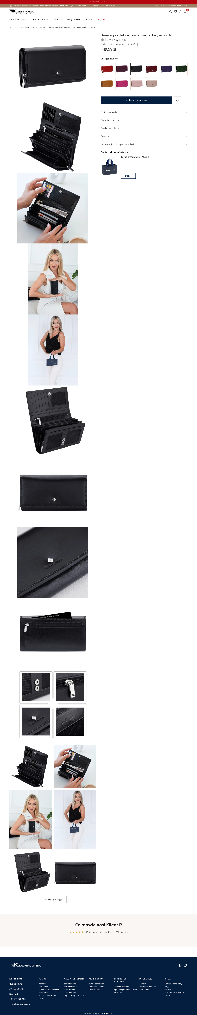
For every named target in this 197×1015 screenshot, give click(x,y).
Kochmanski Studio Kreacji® (122, 44)
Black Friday (144, 989)
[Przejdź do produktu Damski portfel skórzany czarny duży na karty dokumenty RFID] (136, 69)
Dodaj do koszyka (138, 100)
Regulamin (43, 986)
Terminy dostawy (121, 986)
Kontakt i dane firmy (173, 983)
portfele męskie (70, 986)
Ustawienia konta (96, 986)
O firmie (167, 989)
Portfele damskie (38, 27)
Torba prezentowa (130, 156)
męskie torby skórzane (74, 995)
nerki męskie (69, 989)
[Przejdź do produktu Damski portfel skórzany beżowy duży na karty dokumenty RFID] (151, 83)
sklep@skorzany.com (179, 6)
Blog (166, 986)
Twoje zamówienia (97, 983)
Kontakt (42, 983)
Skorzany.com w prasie (174, 992)
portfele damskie (71, 983)
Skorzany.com (14, 27)
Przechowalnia (95, 989)
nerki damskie (70, 992)
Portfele (26, 27)
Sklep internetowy (98, 1013)
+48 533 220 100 (160, 6)
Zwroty (142, 983)
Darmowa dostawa (147, 986)
